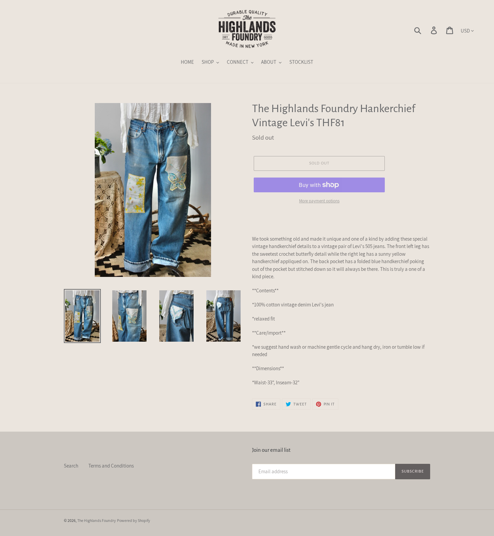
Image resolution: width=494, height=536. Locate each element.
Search (71, 465)
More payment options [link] (319, 201)
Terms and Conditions (111, 465)
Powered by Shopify (133, 520)
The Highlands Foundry (96, 520)
